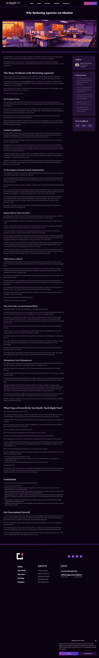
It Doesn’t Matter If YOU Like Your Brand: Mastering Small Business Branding (84, 96)
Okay (84, 125)
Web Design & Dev (43, 582)
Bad (90, 125)
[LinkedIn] (73, 556)
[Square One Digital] (20, 559)
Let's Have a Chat (90, 3)
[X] (81, 556)
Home (20, 566)
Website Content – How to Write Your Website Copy (84, 103)
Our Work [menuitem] (47, 3)
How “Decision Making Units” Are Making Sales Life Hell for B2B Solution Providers (84, 81)
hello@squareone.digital (71, 574)
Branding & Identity (43, 576)
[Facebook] (69, 556)
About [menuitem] (39, 3)
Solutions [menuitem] (56, 3)
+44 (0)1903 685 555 (69, 571)
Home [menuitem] (31, 3)
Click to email (78, 577)
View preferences (88, 653)
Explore (21, 582)
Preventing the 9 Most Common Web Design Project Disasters (83, 109)
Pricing (21, 578)
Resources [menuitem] (66, 3)
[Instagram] (77, 556)
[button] (96, 640)
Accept (69, 653)
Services (21, 574)
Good (77, 125)
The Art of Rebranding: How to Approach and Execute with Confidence (84, 89)
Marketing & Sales (43, 579)
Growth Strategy (43, 570)
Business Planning (43, 573)
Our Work (22, 570)
